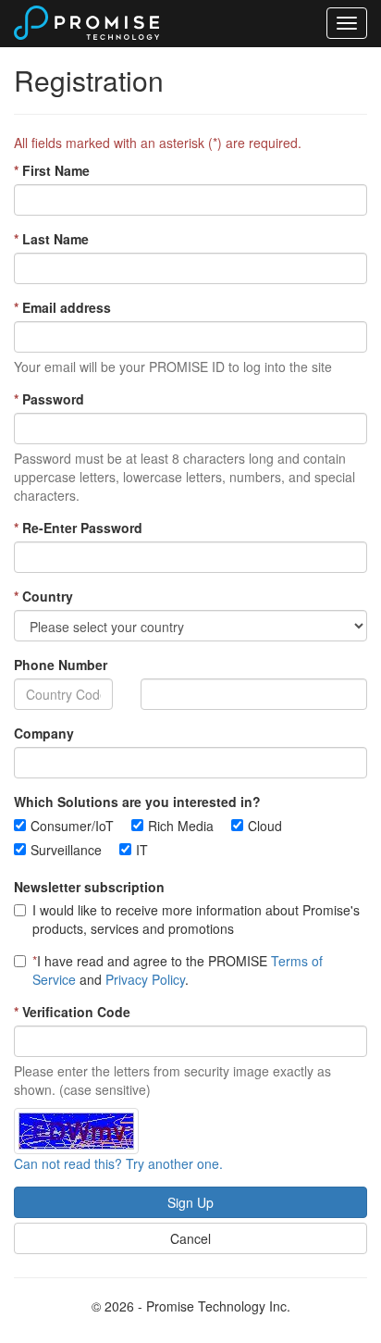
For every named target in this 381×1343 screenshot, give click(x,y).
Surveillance (66, 849)
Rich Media (181, 825)
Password (49, 399)
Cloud (265, 825)
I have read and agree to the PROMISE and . (177, 970)
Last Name (51, 239)
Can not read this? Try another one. (118, 1163)
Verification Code (72, 1011)
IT (142, 849)
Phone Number (60, 664)
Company (44, 733)
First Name (52, 170)
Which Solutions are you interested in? (137, 801)
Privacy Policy (145, 979)
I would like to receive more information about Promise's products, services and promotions (196, 919)
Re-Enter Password (78, 527)
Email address (62, 307)
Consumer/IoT (72, 825)
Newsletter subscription (89, 886)
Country (43, 596)
